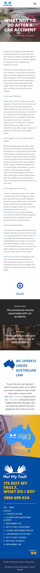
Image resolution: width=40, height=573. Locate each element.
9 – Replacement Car (12, 544)
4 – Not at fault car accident (17, 527)
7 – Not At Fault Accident (15, 537)
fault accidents (14, 257)
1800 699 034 (16, 498)
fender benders (14, 101)
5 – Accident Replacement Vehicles (18, 530)
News (11, 507)
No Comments (29, 35)
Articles (7, 511)
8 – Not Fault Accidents (14, 541)
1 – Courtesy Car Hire (13, 514)
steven (10, 35)
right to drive (20, 14)
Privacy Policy (29, 562)
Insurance (14, 399)
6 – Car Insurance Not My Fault (17, 534)
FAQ (5, 507)
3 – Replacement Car (12, 523)
